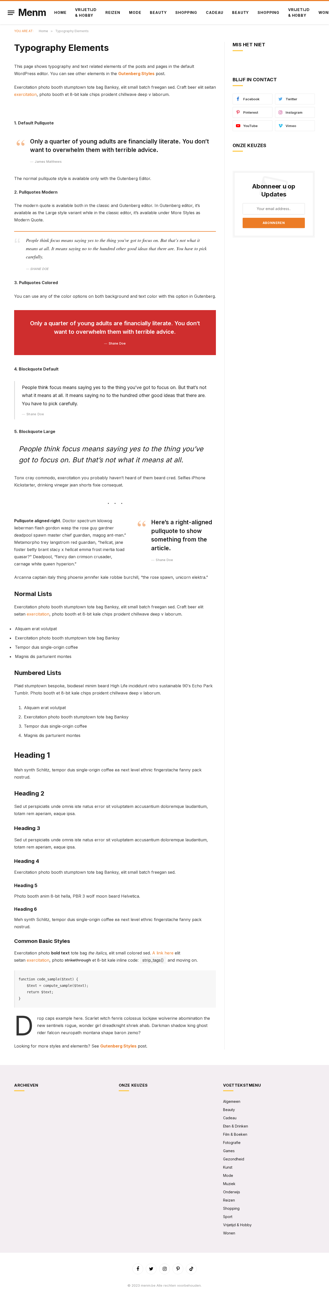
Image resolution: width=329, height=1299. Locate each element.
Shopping (186, 12)
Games (229, 1151)
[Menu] (11, 13)
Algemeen (231, 1101)
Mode (135, 12)
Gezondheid (233, 1159)
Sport (227, 1216)
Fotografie (232, 1142)
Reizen (112, 12)
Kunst (227, 1167)
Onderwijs (231, 1192)
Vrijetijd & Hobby (86, 12)
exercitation (25, 94)
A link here (162, 952)
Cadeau (214, 12)
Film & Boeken (235, 1134)
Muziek (229, 1183)
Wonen (229, 1233)
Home (60, 12)
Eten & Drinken (235, 1126)
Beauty (158, 12)
